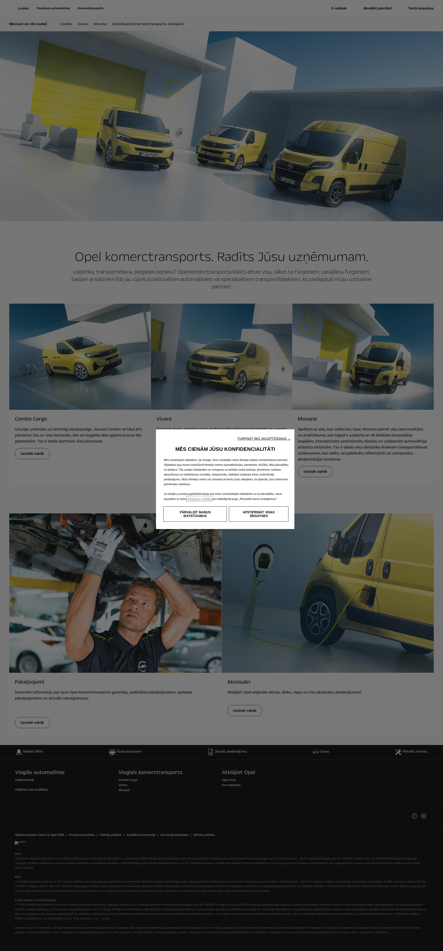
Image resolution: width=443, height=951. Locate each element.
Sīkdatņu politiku (199, 499)
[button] (264, 438)
